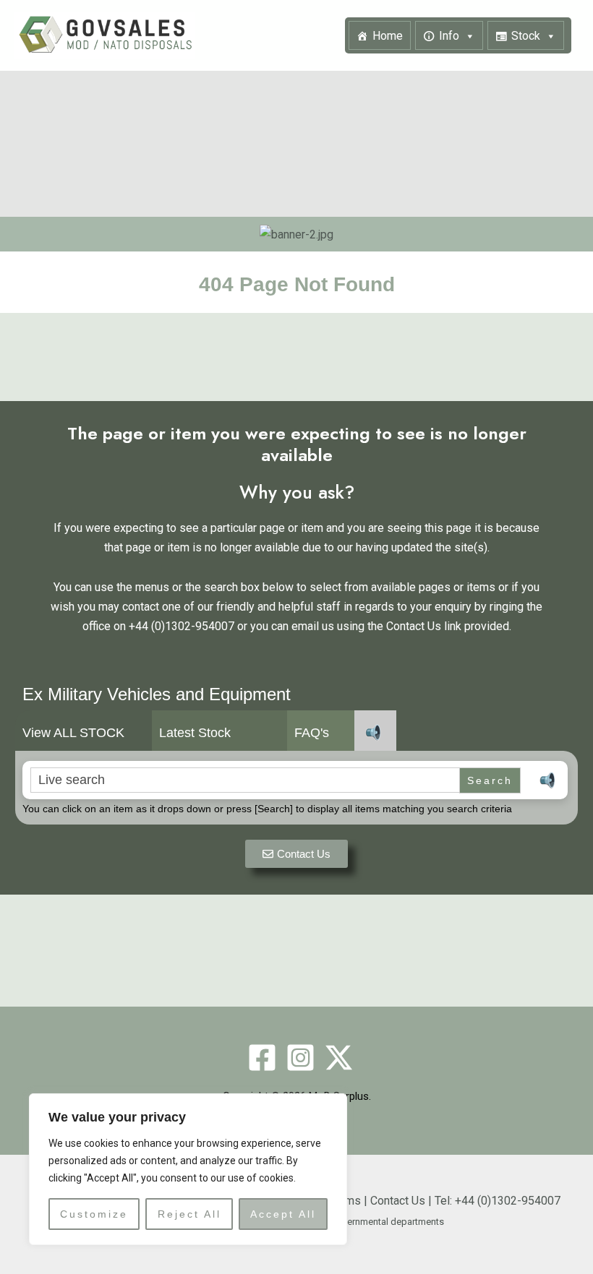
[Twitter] (339, 1057)
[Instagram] (300, 1057)
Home (387, 36)
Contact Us (397, 1201)
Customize (94, 1214)
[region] (188, 1169)
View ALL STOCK (73, 733)
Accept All (283, 1214)
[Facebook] (262, 1057)
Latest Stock (195, 733)
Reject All (189, 1214)
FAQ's (311, 733)
